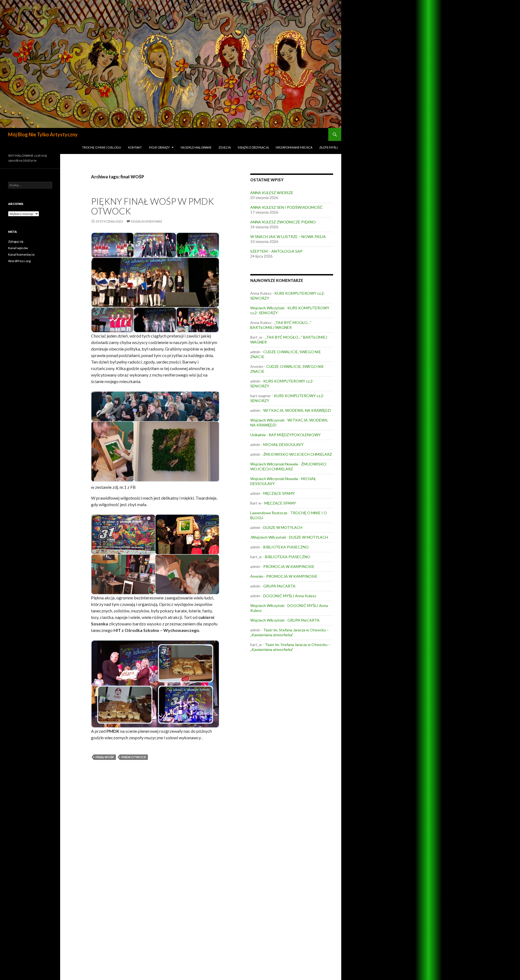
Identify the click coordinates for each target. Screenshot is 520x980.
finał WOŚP (105, 757)
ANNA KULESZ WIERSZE (271, 192)
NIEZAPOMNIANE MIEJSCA (294, 147)
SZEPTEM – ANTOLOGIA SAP (276, 251)
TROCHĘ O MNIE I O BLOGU (101, 147)
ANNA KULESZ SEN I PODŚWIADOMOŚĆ (286, 207)
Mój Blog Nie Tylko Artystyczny (43, 134)
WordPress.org (19, 261)
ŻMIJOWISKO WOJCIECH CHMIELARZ (297, 454)
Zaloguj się (15, 241)
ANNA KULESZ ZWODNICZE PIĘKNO (283, 222)
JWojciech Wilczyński (268, 537)
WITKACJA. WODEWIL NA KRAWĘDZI (297, 410)
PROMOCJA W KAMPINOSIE (288, 566)
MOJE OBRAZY (159, 147)
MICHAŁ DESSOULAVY (283, 444)
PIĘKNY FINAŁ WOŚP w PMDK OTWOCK (152, 206)
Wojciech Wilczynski (267, 420)
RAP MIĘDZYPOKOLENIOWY (295, 434)
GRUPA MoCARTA (279, 586)
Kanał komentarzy (21, 254)
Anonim (256, 576)
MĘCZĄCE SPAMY (279, 493)
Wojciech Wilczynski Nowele (274, 464)
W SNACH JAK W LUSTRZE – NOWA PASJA (288, 236)
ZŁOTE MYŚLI (328, 147)
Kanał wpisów (18, 248)
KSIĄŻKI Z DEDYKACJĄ (253, 147)
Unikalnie (258, 434)
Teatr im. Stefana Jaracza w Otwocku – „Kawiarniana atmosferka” (289, 632)
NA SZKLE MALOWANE (196, 147)
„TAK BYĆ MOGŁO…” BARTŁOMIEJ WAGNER (280, 325)
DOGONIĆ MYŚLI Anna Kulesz (289, 595)
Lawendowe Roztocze (268, 512)
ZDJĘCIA (225, 147)
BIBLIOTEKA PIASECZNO (286, 547)
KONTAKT (135, 147)
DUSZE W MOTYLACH (282, 527)
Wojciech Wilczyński (267, 308)
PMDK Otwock (134, 757)
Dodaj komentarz (146, 221)
